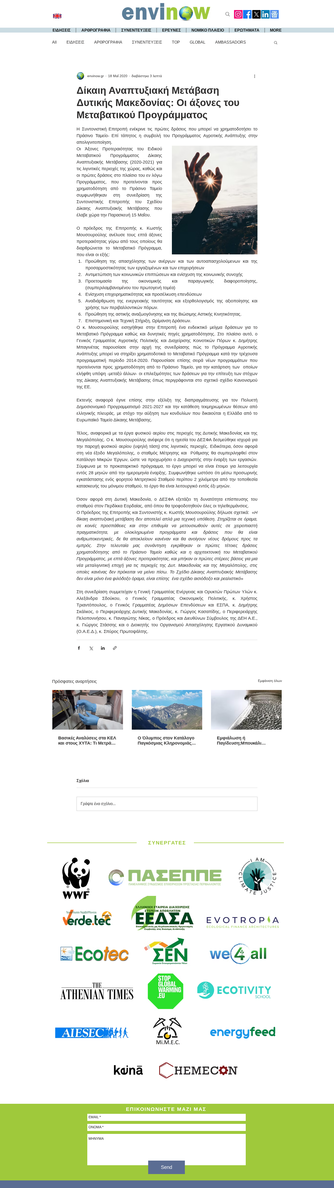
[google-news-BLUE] (274, 14)
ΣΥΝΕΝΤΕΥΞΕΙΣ (147, 42)
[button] (275, 42)
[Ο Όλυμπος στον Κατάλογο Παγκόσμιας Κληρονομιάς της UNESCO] (167, 710)
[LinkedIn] (265, 14)
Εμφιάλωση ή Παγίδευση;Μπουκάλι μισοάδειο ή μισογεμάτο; (242, 741)
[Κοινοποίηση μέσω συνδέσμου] (114, 648)
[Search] (228, 14)
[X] (256, 14)
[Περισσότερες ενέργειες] (254, 76)
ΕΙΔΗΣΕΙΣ (75, 42)
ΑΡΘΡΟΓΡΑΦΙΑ (108, 42)
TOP (176, 42)
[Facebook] (247, 14)
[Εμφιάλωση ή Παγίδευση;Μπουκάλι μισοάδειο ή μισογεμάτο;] (246, 710)
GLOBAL (197, 42)
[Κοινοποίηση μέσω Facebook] (79, 648)
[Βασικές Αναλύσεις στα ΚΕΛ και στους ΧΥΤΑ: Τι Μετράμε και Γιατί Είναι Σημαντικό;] (87, 710)
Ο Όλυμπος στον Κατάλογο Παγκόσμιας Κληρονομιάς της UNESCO (166, 741)
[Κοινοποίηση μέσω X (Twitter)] (91, 648)
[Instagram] (238, 14)
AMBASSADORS (230, 42)
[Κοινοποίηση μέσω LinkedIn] (102, 648)
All (54, 42)
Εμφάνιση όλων (270, 681)
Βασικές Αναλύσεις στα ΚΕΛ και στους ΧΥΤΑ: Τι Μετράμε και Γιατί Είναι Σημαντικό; (87, 741)
